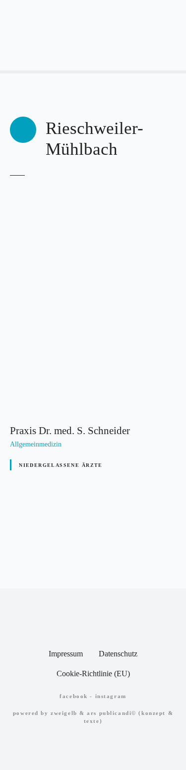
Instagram (110, 696)
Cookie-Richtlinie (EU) (93, 673)
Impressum (66, 653)
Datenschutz (118, 653)
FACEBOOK (74, 696)
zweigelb (64, 713)
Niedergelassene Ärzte (61, 465)
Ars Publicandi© (111, 713)
